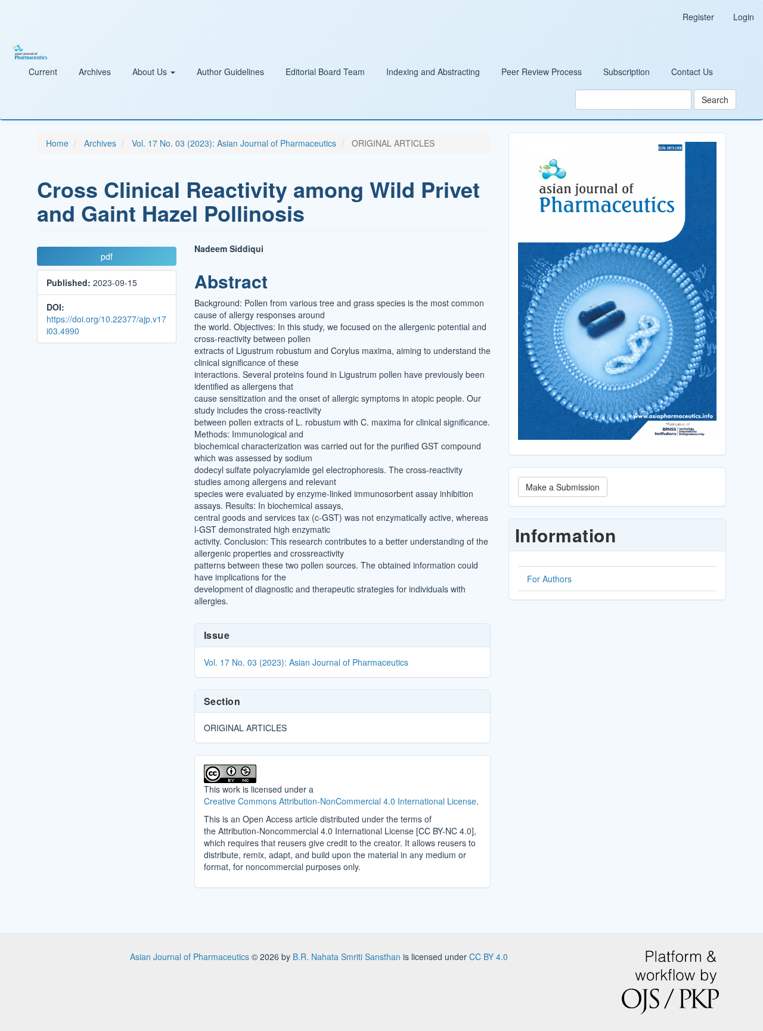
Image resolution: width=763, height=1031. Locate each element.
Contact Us (692, 71)
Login (743, 17)
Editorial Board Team (325, 71)
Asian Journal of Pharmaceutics (191, 956)
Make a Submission (563, 487)
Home (57, 143)
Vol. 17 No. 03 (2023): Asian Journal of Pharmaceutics (234, 143)
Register (698, 17)
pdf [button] (107, 256)
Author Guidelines (230, 71)
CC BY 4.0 (488, 956)
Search (715, 99)
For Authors (549, 579)
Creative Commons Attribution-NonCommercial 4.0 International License (340, 801)
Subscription (626, 71)
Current (43, 71)
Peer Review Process (541, 71)
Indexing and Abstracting (433, 71)
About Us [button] (150, 71)
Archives (95, 71)
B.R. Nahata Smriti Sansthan (348, 956)
